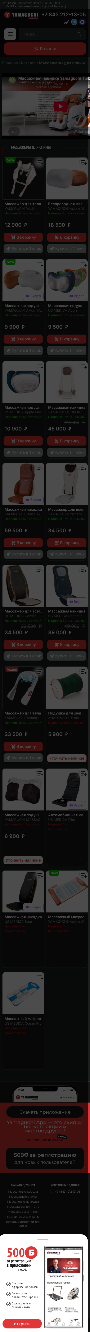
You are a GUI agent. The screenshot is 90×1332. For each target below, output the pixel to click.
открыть (22, 1324)
